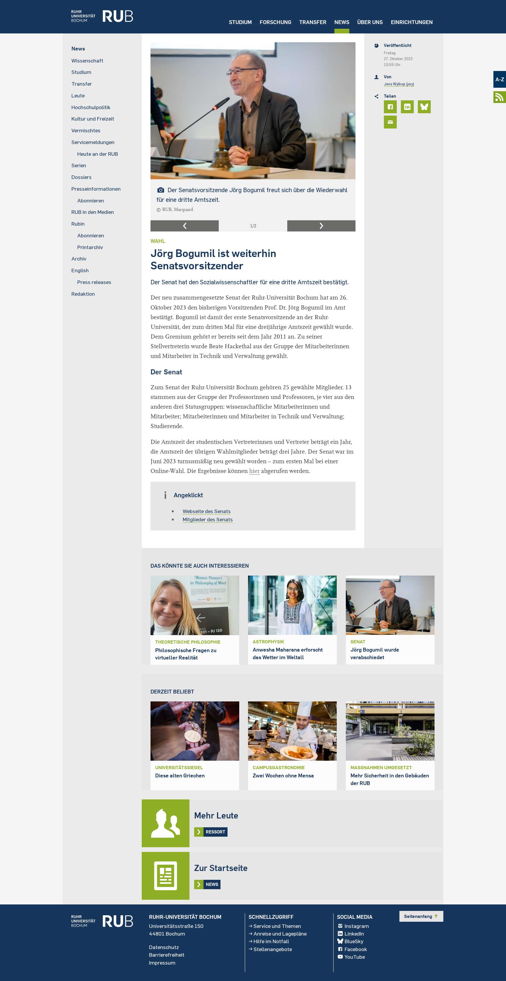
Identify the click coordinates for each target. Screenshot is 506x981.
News (341, 22)
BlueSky (354, 941)
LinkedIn (354, 933)
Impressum (162, 962)
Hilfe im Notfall (271, 941)
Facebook (356, 949)
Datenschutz (164, 947)
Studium (240, 22)
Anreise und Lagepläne (280, 933)
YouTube (355, 956)
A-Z (499, 79)
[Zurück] (185, 225)
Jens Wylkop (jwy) (399, 84)
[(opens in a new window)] (98, 16)
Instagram (357, 926)
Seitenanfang (421, 916)
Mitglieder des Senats (208, 519)
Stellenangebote (273, 949)
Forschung (275, 22)
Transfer (312, 22)
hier (254, 471)
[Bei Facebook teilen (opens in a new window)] (391, 106)
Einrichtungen (412, 22)
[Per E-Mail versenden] (391, 122)
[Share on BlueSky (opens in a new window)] (425, 106)
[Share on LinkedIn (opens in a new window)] (408, 106)
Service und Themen (277, 926)
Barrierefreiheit (166, 955)
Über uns (370, 22)
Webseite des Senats (207, 511)
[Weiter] (321, 225)
